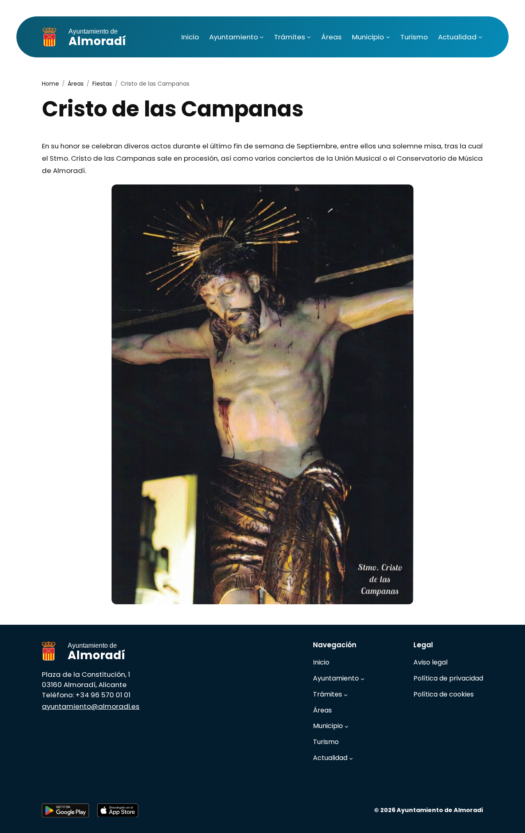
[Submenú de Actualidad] (480, 37)
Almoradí (97, 38)
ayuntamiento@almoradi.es (90, 706)
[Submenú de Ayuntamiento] (262, 37)
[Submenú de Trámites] (309, 37)
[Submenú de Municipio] (388, 37)
